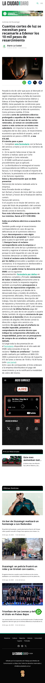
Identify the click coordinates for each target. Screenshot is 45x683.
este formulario (22, 144)
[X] (35, 82)
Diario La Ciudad (14, 45)
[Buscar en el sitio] (37, 3)
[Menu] (41, 3)
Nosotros (7, 638)
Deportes (22, 638)
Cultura (14, 638)
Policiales (27, 641)
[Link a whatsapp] (38, 611)
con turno (11, 362)
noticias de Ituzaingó (11, 22)
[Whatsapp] (24, 82)
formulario (9, 346)
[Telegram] (29, 82)
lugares (19, 641)
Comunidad (38, 638)
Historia (29, 638)
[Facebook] (40, 82)
